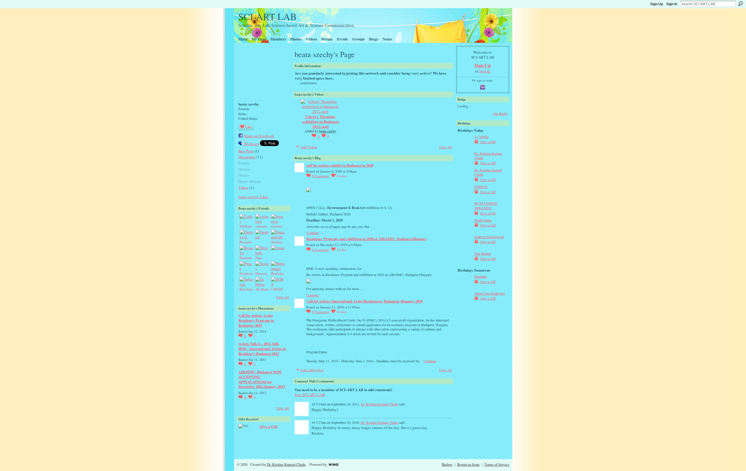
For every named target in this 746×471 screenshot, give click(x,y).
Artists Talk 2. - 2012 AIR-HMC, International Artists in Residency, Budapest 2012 (262, 348)
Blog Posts (246, 151)
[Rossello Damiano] (247, 252)
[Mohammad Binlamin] (278, 268)
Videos (243, 187)
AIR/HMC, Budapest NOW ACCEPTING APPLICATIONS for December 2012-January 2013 (261, 379)
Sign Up (656, 4)
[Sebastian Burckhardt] (247, 284)
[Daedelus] (464, 286)
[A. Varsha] (464, 147)
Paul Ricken (482, 253)
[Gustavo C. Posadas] (247, 237)
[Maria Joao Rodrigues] (464, 303)
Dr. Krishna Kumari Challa (379, 404)
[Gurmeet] (262, 237)
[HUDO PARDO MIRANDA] (464, 213)
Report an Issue (468, 464)
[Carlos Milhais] (247, 221)
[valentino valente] (262, 221)
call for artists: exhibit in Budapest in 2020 (339, 165)
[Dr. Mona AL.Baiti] (262, 284)
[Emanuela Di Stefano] (278, 237)
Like (248, 126)
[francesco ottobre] (278, 221)
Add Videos (308, 147)
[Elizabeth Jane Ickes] (262, 252)
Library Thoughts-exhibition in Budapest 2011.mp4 (320, 121)
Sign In (671, 4)
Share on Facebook (259, 135)
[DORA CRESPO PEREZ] (278, 284)
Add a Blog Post (311, 370)
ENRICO (481, 186)
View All (282, 297)
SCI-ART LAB (267, 16)
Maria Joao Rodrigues (489, 293)
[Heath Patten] (464, 230)
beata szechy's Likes (253, 196)
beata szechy (327, 131)
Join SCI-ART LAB (310, 394)
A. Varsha (481, 136)
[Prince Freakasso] (247, 268)
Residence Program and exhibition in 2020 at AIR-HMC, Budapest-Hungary (366, 238)
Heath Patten (483, 220)
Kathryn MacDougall (489, 236)
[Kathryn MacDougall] (464, 247)
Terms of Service (496, 464)
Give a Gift (268, 426)
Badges (447, 464)
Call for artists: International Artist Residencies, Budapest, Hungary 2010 (364, 301)
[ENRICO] (464, 197)
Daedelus (480, 276)
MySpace (251, 143)
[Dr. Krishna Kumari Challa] (464, 163)
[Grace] (278, 252)
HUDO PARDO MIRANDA (486, 205)
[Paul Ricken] (464, 263)
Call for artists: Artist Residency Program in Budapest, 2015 (256, 320)
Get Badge (500, 113)
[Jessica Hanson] (262, 268)
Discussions (247, 156)
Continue (312, 232)
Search (740, 3)
